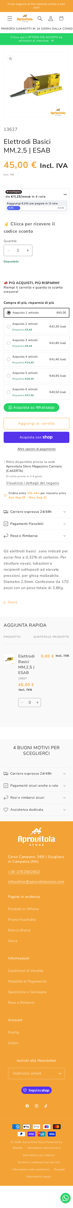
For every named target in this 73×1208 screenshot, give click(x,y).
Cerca (12, 940)
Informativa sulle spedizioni (31, 1169)
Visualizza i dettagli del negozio (32, 483)
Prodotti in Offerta (23, 909)
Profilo (13, 1032)
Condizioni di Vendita (25, 970)
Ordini (13, 1043)
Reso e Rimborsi (21, 1002)
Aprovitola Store (34, 1142)
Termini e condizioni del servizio (39, 1162)
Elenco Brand (19, 930)
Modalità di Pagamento (27, 981)
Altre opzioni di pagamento (36, 449)
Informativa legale (39, 1176)
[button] (9, 18)
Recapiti (59, 1169)
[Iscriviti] (59, 1073)
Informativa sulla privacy (43, 1148)
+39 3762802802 (24, 871)
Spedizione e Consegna (27, 992)
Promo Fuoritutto (22, 919)
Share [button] (12, 602)
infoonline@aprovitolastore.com (36, 881)
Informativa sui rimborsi (39, 1155)
